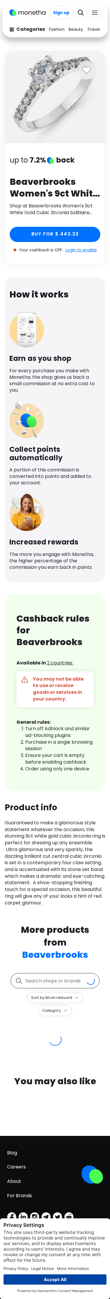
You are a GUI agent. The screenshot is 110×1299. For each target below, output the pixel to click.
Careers (16, 1166)
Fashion (57, 29)
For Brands (19, 1195)
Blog (12, 1152)
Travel (93, 29)
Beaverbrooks (55, 954)
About (14, 1181)
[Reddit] (69, 1217)
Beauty (76, 29)
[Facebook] (11, 1217)
